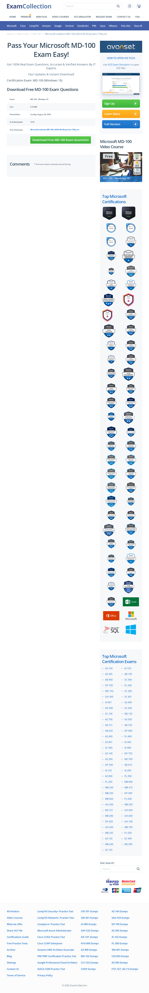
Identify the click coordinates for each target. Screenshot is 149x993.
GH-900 (128, 810)
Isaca (102, 25)
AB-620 (109, 730)
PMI (94, 25)
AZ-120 (108, 838)
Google (58, 25)
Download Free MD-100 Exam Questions (60, 140)
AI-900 (127, 747)
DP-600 (109, 708)
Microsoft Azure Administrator (54, 930)
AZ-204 (108, 759)
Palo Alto (125, 25)
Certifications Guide (18, 937)
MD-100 (36, 33)
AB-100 (128, 674)
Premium (26, 16)
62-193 (108, 849)
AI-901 (108, 702)
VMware (113, 25)
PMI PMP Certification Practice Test (56, 956)
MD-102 (109, 691)
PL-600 (128, 798)
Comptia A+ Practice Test (51, 924)
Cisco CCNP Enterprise (49, 943)
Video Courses (60, 16)
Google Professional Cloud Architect (57, 962)
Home (12, 16)
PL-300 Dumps (120, 943)
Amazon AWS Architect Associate (55, 949)
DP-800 (128, 730)
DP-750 (128, 753)
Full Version (112, 124)
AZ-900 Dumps (89, 949)
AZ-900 (128, 702)
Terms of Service (16, 975)
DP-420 (109, 821)
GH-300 (109, 696)
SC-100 (108, 713)
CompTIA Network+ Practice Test (55, 917)
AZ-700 (108, 719)
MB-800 (128, 781)
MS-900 (128, 844)
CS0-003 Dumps (120, 956)
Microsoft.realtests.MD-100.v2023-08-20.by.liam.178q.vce (54, 129)
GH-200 (109, 804)
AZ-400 (108, 736)
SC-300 (128, 679)
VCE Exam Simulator (119, 64)
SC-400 (128, 838)
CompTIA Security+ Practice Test (55, 911)
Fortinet (69, 25)
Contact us (123, 16)
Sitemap (11, 962)
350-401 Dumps (120, 949)
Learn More (112, 114)
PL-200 (108, 781)
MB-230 (109, 787)
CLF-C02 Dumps (89, 962)
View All (138, 25)
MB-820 (109, 798)
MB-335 (109, 832)
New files (41, 16)
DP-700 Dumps (120, 924)
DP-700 (109, 685)
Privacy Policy (45, 975)
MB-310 (128, 787)
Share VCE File (14, 930)
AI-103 (127, 668)
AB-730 (128, 725)
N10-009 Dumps (90, 943)
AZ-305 (108, 674)
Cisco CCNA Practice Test (51, 937)
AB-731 (109, 725)
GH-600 (128, 815)
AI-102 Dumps (119, 937)
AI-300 (127, 742)
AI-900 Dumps (88, 924)
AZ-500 (128, 719)
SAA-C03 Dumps (121, 917)
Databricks (83, 25)
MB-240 (109, 844)
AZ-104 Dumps (120, 911)
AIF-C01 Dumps (89, 937)
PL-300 (128, 685)
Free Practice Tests (17, 943)
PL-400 (128, 736)
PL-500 (128, 832)
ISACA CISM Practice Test (51, 969)
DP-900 (128, 793)
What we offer (15, 924)
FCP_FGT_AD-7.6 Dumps (125, 969)
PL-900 (128, 776)
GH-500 (109, 827)
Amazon (46, 25)
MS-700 (128, 759)
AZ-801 (108, 742)
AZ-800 (108, 776)
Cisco (23, 25)
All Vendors (13, 911)
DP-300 (109, 764)
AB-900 (109, 679)
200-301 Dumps (89, 917)
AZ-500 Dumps (120, 962)
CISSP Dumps (88, 969)
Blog (9, 956)
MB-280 (109, 815)
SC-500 (128, 708)
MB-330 (109, 793)
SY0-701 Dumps (89, 911)
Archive (11, 949)
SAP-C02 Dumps (90, 930)
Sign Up (109, 103)
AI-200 (127, 770)
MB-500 (128, 804)
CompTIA (34, 25)
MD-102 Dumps (89, 956)
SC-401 (128, 696)
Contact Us (13, 969)
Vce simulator (82, 16)
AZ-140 (108, 753)
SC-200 (128, 691)
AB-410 (128, 764)
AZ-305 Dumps (120, 930)
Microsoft (12, 25)
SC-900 (108, 747)
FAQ (137, 16)
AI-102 (108, 770)
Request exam (104, 16)
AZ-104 (108, 668)
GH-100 (128, 821)
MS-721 (109, 810)
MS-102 (128, 713)
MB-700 (128, 827)
